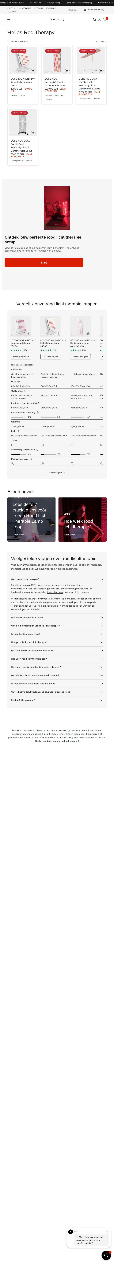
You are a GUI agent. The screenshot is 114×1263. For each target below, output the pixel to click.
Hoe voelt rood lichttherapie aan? (29, 658)
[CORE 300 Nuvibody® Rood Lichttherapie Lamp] (23, 60)
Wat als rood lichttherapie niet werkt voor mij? (36, 675)
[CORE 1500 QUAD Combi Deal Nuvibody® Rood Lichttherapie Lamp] (23, 122)
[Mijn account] (99, 19)
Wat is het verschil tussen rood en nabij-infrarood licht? (41, 691)
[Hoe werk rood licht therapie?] (82, 519)
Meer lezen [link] (18, 535)
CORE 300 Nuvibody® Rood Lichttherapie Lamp (23, 82)
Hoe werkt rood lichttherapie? (27, 617)
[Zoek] (94, 19)
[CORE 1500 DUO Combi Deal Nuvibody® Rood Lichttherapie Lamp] (91, 60)
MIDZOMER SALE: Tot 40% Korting (33, 3)
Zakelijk (11, 8)
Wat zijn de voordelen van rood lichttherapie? (35, 625)
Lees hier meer (55, 592)
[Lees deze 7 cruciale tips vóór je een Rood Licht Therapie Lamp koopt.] (31, 519)
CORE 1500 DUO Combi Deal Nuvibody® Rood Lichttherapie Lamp (89, 83)
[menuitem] (11, 8)
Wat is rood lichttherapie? (25, 579)
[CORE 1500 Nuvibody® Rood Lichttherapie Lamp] (57, 60)
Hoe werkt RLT (24, 8)
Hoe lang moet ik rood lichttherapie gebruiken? (36, 667)
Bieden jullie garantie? (23, 700)
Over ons (38, 8)
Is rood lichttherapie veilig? (25, 634)
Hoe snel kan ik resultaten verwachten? (32, 650)
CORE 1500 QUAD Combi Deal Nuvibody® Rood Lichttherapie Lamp (21, 145)
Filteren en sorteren (19, 41)
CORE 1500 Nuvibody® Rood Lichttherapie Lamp (55, 82)
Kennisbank (51, 8)
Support (13, 12)
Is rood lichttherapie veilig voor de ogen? (33, 683)
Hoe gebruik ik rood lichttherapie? (29, 642)
